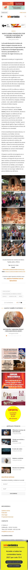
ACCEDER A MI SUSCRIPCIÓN (14, 562)
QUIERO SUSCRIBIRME (14, 566)
